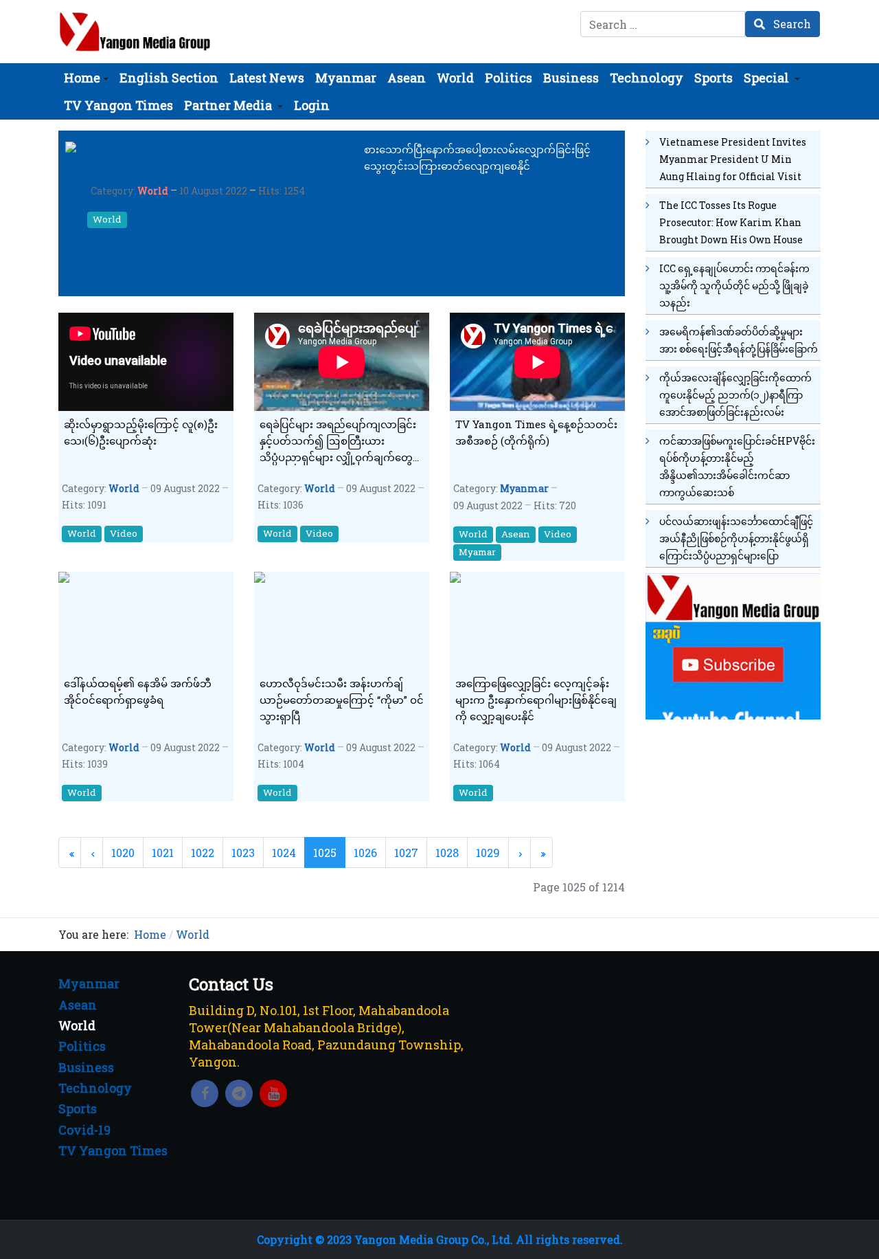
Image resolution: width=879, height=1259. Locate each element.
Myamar (477, 552)
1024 (284, 852)
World (152, 190)
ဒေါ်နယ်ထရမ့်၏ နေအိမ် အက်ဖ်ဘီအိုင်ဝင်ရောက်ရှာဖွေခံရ (138, 691)
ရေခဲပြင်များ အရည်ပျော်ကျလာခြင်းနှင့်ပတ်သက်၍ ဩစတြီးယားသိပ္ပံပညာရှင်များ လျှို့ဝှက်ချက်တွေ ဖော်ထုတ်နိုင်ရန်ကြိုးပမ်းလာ (338, 441)
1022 (202, 852)
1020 (123, 852)
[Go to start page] (69, 852)
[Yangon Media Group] (135, 31)
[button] (86, 77)
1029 (488, 852)
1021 (163, 852)
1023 (243, 852)
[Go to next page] (519, 852)
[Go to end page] (541, 852)
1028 (447, 852)
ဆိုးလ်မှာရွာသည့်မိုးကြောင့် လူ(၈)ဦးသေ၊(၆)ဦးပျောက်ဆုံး (141, 432)
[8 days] (733, 644)
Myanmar (524, 488)
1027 (406, 852)
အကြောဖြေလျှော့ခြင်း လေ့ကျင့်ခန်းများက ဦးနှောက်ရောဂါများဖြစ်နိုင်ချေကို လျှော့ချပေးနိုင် (536, 699)
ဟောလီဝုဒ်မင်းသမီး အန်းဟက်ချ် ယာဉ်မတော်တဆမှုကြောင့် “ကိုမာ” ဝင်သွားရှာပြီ (342, 699)
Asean (515, 534)
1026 (365, 852)
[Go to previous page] (91, 852)
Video (123, 533)
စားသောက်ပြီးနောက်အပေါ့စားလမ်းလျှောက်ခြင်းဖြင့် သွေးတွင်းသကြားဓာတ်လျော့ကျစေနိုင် (477, 157)
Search (790, 23)
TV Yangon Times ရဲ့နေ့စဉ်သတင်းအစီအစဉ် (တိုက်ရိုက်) (536, 432)
